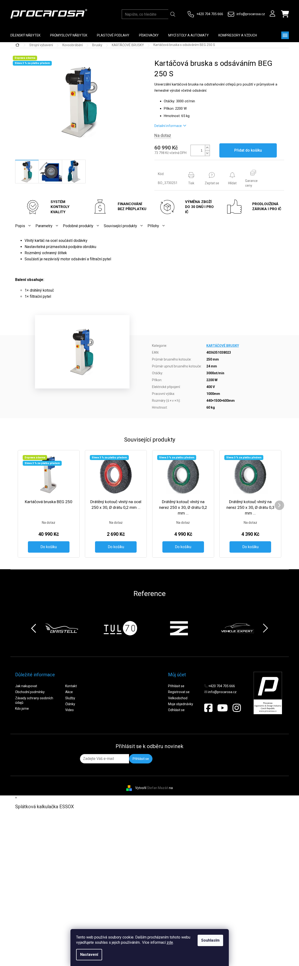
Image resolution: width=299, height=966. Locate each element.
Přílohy (153, 226)
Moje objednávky (180, 704)
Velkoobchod (177, 698)
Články (70, 704)
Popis (20, 226)
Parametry (43, 226)
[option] (61, 628)
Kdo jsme (22, 708)
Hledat (172, 14)
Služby (70, 698)
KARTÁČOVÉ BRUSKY (222, 346)
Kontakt (71, 686)
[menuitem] (25, 35)
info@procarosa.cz (251, 14)
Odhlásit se (176, 710)
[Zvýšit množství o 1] (207, 147)
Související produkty (120, 226)
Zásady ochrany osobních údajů (34, 700)
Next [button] (265, 628)
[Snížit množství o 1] (207, 153)
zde (170, 942)
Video (69, 710)
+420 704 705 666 (209, 14)
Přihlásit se (176, 686)
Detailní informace (168, 126)
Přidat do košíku (248, 150)
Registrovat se (179, 692)
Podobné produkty (78, 226)
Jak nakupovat (26, 686)
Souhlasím (210, 940)
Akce (69, 692)
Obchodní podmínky (30, 692)
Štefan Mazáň (157, 788)
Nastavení (89, 954)
